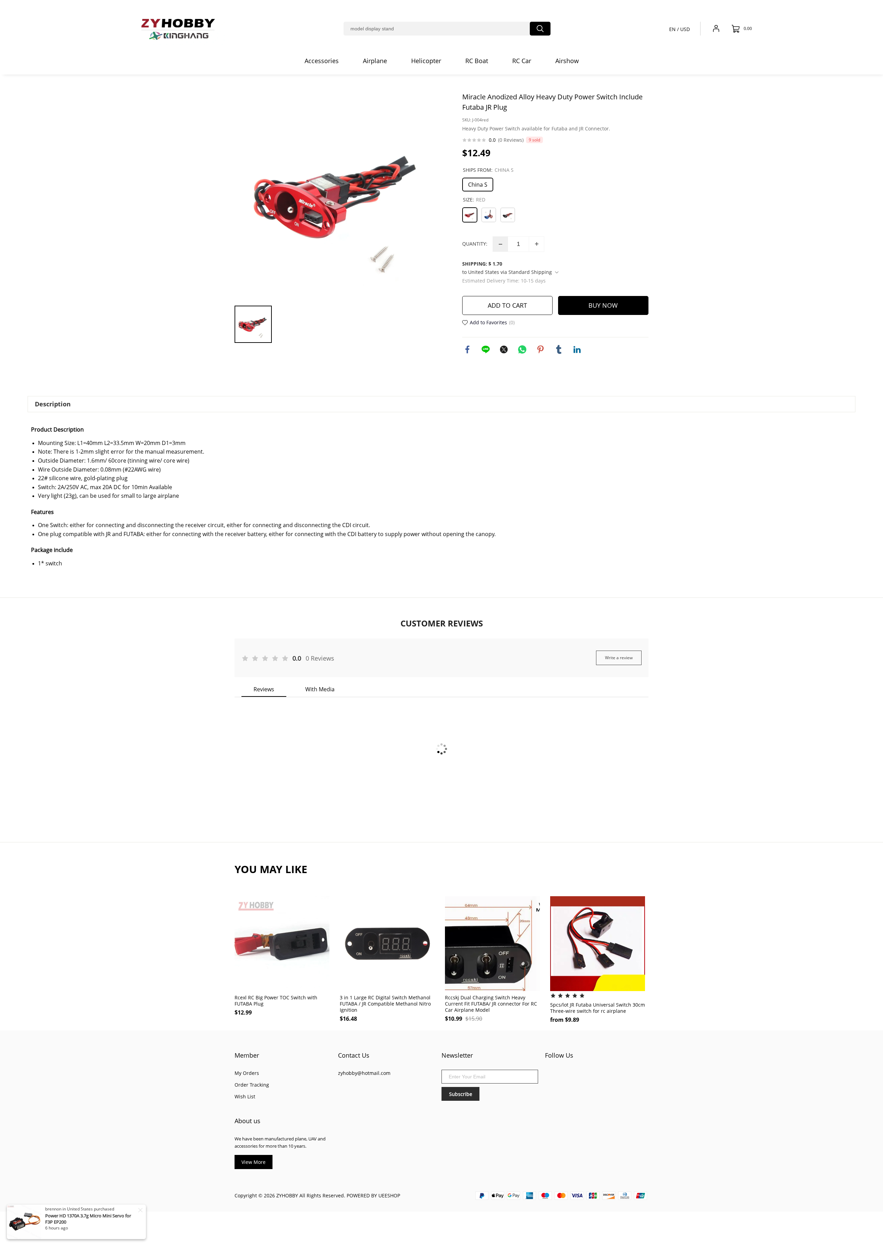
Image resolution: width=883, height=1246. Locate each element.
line (485, 349)
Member (247, 1055)
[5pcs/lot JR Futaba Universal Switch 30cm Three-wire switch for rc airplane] (597, 943)
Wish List (245, 1096)
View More (253, 1162)
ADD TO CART (507, 305)
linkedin (577, 349)
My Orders (247, 1073)
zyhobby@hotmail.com (364, 1073)
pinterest (540, 349)
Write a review (619, 658)
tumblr (559, 349)
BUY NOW (603, 305)
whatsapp (522, 349)
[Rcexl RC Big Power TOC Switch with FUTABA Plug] (282, 943)
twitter (504, 349)
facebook (467, 349)
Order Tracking (252, 1084)
